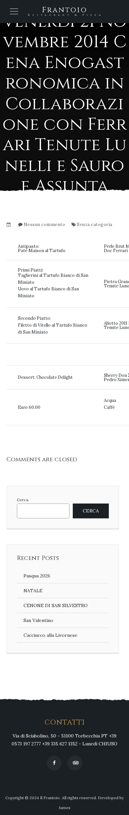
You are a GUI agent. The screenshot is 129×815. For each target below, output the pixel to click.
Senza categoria (94, 224)
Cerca (22, 500)
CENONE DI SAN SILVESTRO (55, 605)
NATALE (32, 591)
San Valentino (38, 620)
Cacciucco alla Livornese (50, 635)
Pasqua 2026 (36, 576)
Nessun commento (44, 224)
